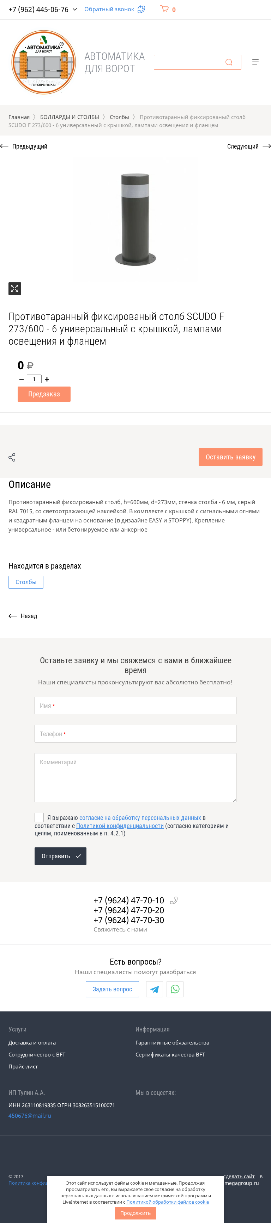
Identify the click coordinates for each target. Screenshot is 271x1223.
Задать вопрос (112, 989)
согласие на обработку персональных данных (140, 817)
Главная (19, 116)
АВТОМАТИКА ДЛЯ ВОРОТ (114, 62)
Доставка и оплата (32, 1042)
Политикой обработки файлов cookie (167, 1202)
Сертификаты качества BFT (170, 1054)
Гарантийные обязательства (172, 1042)
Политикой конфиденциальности (120, 825)
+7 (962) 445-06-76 (38, 9)
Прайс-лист (23, 1066)
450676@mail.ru (29, 1115)
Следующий (243, 146)
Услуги (17, 1029)
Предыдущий (29, 146)
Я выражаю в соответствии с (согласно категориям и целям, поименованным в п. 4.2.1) (132, 825)
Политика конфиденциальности (44, 1183)
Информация (153, 1029)
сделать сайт (239, 1176)
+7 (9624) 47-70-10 (129, 900)
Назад (29, 616)
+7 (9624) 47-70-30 (129, 920)
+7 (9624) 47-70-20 (129, 910)
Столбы (119, 116)
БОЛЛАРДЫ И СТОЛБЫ (69, 116)
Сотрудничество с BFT (36, 1054)
